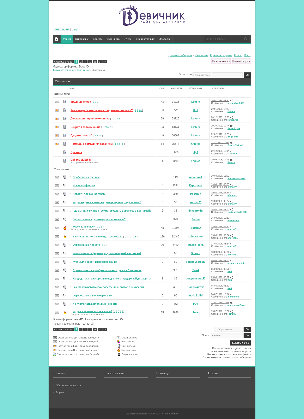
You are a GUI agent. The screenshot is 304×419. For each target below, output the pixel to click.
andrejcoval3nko (236, 178)
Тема (71, 88)
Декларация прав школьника (90, 118)
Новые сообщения (181, 55)
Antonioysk (233, 128)
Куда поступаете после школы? (92, 311)
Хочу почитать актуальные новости (95, 303)
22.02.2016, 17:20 (220, 134)
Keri (229, 271)
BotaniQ (84, 66)
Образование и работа (86, 244)
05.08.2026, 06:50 (220, 285)
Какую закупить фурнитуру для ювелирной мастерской (107, 253)
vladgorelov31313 (237, 212)
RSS (247, 55)
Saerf (195, 270)
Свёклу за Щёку (81, 159)
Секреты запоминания (86, 127)
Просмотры (176, 88)
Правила (76, 152)
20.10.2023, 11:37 (220, 125)
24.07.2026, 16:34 (220, 294)
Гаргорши (195, 185)
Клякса (195, 143)
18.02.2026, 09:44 (220, 100)
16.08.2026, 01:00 (220, 209)
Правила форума (221, 55)
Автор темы (195, 88)
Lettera (195, 101)
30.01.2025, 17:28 (220, 109)
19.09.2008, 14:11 (220, 159)
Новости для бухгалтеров (89, 194)
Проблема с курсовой (86, 177)
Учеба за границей (84, 226)
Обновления (216, 88)
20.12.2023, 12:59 (220, 117)
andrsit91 (195, 202)
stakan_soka (195, 244)
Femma (231, 314)
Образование (98, 70)
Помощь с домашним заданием (92, 143)
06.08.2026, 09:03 (220, 260)
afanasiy (232, 186)
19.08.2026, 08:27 (220, 192)
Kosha (195, 219)
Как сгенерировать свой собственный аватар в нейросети (108, 287)
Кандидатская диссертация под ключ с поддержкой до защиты (112, 278)
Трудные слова (81, 101)
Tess (196, 312)
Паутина (232, 153)
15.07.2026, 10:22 (220, 311)
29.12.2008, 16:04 (220, 151)
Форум (60, 392)
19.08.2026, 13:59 (220, 176)
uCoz (176, 414)
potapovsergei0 (195, 261)
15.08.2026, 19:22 (220, 218)
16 (95, 61)
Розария (195, 193)
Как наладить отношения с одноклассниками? (102, 110)
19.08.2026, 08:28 (220, 184)
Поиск (238, 55)
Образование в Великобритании (92, 295)
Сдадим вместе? (82, 135)
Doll (195, 110)
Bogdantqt (233, 136)
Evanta (231, 111)
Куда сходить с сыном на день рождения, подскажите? (107, 202)
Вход (75, 29)
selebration (195, 236)
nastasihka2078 (235, 103)
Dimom (195, 253)
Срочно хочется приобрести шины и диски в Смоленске (107, 270)
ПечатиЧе (232, 120)
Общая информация (68, 385)
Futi (195, 303)
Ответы (162, 88)
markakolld (195, 295)
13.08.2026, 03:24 (220, 226)
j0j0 (195, 152)
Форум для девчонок (63, 70)
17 (100, 61)
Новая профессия (84, 185)
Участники (201, 55)
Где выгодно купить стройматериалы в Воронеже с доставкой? (112, 210)
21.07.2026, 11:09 (220, 302)
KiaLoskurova (195, 287)
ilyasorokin (195, 210)
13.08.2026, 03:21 (220, 252)
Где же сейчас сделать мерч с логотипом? (99, 219)
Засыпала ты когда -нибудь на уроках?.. (97, 236)
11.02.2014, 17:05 (220, 142)
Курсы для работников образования (95, 261)
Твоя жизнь (83, 70)
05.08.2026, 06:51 (220, 269)
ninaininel (195, 177)
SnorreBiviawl (235, 145)
